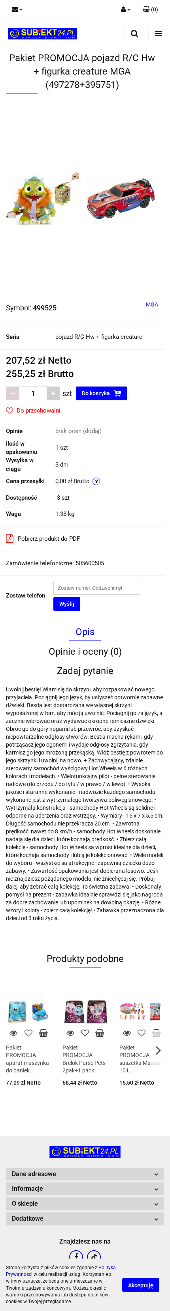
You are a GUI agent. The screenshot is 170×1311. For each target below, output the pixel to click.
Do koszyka (96, 393)
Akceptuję (140, 1285)
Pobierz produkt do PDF (49, 538)
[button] (150, 10)
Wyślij (66, 604)
